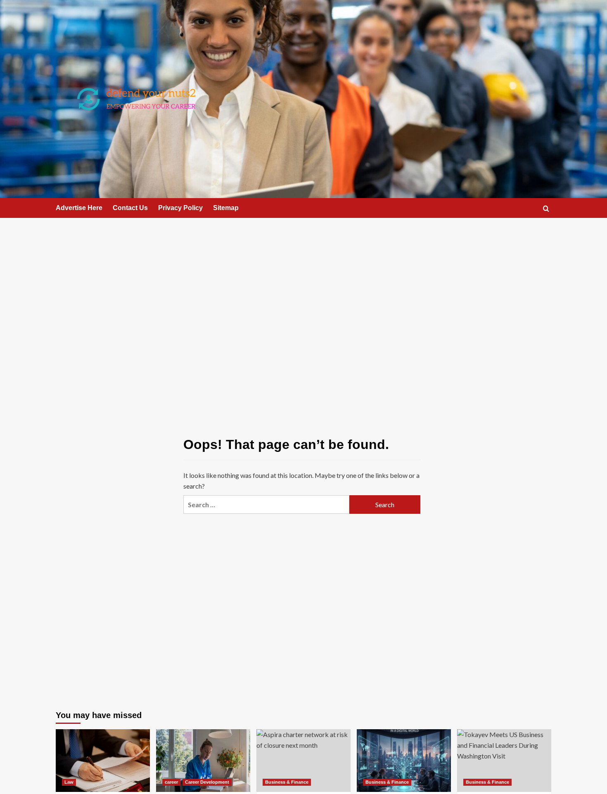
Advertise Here (79, 207)
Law (69, 782)
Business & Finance (286, 782)
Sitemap (226, 207)
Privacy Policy (180, 207)
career (171, 782)
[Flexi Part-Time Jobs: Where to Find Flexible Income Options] (203, 760)
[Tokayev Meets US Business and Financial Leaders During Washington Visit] (504, 760)
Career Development (207, 782)
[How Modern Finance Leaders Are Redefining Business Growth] (404, 760)
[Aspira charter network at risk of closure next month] (303, 760)
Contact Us (130, 207)
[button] (546, 208)
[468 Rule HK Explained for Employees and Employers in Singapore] (103, 760)
